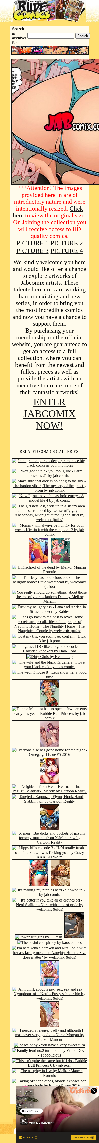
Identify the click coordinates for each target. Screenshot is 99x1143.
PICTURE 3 (32, 250)
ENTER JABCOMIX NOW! (49, 413)
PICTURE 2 (67, 243)
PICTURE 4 (67, 250)
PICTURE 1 (32, 243)
